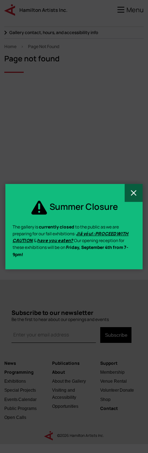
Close (134, 193)
